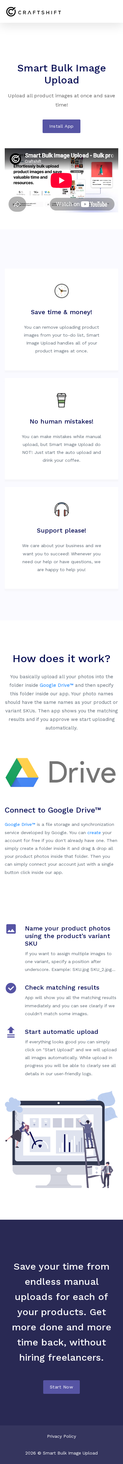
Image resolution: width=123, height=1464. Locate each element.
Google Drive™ (56, 685)
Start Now (61, 1386)
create (94, 832)
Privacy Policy (61, 1436)
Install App (61, 126)
